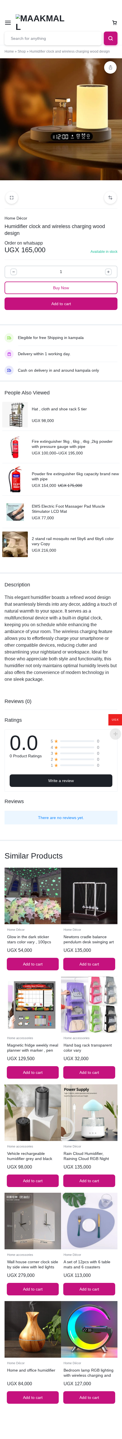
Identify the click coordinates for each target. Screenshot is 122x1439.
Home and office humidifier (31, 1370)
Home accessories (20, 1038)
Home (9, 51)
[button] (110, 197)
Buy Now (61, 288)
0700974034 (48, 7)
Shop (22, 51)
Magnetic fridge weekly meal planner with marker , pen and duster (32, 1050)
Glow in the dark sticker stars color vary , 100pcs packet (29, 941)
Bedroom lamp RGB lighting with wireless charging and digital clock (88, 1375)
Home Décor (16, 218)
